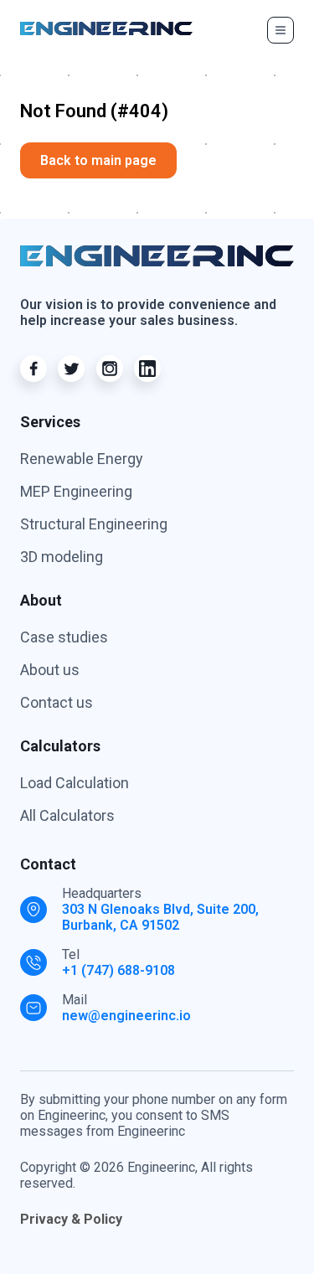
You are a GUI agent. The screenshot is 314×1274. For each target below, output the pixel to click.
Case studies (64, 637)
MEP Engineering (76, 491)
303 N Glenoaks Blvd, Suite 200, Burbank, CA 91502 (160, 917)
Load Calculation (74, 783)
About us (50, 669)
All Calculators (67, 815)
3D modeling (61, 556)
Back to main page (98, 160)
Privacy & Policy (71, 1219)
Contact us (56, 702)
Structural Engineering (93, 524)
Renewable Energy (81, 458)
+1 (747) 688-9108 (118, 970)
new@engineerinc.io (126, 1016)
